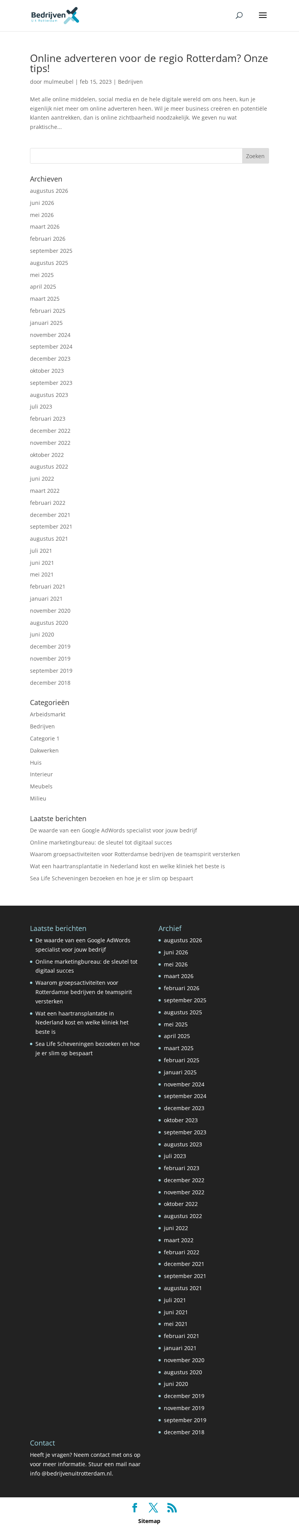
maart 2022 (45, 490)
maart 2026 (45, 226)
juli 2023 (41, 406)
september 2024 (51, 346)
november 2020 (50, 610)
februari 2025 (47, 310)
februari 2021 (47, 586)
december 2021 (50, 514)
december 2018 (50, 682)
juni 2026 (42, 202)
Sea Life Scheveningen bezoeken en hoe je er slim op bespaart (111, 878)
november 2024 (50, 334)
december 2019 (50, 646)
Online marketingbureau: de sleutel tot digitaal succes (101, 842)
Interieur (41, 774)
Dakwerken (44, 750)
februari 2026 (47, 238)
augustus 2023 (49, 394)
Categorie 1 (45, 738)
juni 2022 (42, 478)
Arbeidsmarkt (47, 714)
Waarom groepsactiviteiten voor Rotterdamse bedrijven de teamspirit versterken (135, 854)
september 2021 (51, 526)
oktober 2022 (47, 454)
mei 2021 (42, 574)
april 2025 (43, 286)
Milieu (38, 798)
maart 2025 (45, 298)
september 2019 (51, 670)
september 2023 (51, 382)
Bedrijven (130, 81)
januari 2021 (46, 598)
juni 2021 (42, 562)
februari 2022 (47, 502)
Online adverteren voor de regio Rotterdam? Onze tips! (149, 63)
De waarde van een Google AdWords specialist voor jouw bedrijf (113, 830)
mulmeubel (59, 81)
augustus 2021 (49, 538)
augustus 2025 (49, 262)
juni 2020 (42, 634)
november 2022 (50, 442)
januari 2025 (46, 322)
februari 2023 (47, 418)
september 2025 (51, 250)
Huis (36, 762)
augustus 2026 (49, 190)
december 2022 (50, 430)
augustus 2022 (49, 466)
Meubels (41, 786)
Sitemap (149, 1521)
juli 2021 (41, 550)
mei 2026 (42, 215)
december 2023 (50, 358)
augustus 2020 (49, 622)
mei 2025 (42, 275)
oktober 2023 (47, 370)
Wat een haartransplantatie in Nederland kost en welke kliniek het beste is (127, 866)
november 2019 (50, 658)
